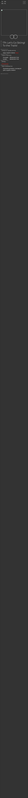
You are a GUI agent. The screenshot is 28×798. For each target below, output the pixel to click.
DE (2, 3)
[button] (12, 37)
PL (5, 3)
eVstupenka (5, 64)
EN (5, 1)
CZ (2, 1)
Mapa (16, 53)
